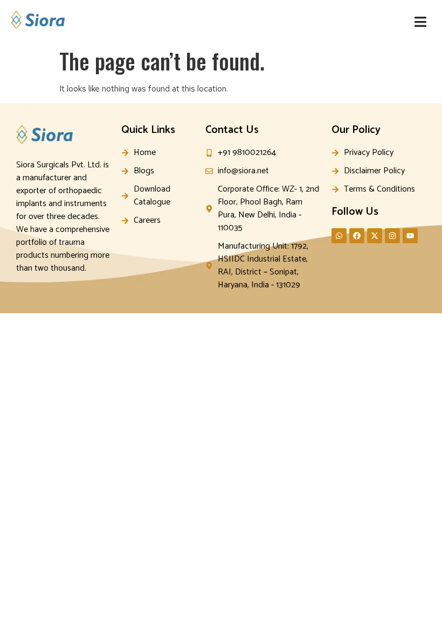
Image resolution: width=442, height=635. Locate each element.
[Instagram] (392, 235)
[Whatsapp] (339, 235)
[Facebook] (356, 235)
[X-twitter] (374, 235)
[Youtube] (410, 235)
